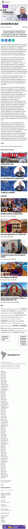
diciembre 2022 (4, 438)
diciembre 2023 (4, 420)
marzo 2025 (3, 398)
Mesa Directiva (18, 146)
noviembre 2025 (4, 386)
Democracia (7, 313)
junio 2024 (3, 411)
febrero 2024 (4, 417)
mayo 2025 (3, 395)
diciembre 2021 (4, 456)
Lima (11, 323)
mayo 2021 (3, 467)
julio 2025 (3, 392)
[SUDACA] (6, 3)
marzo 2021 (3, 470)
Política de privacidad (5, 493)
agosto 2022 (4, 444)
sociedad (3, 332)
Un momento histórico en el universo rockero (11, 214)
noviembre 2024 (4, 404)
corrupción (19, 311)
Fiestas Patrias (10, 146)
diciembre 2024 (4, 402)
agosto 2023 (4, 426)
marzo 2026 (3, 380)
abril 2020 (3, 477)
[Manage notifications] (24, 526)
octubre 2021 (4, 459)
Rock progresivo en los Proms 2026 (9, 277)
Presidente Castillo (7, 330)
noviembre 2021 (4, 458)
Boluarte (3, 146)
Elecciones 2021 (20, 315)
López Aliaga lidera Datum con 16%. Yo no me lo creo (13, 234)
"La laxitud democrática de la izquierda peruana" (12, 178)
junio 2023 (3, 429)
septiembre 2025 (5, 389)
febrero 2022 (4, 453)
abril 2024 (3, 414)
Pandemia (10, 326)
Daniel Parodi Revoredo (8, 302)
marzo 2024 (3, 416)
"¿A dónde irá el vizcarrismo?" (8, 192)
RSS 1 (2, 524)
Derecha (12, 313)
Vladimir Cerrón (19, 332)
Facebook (3, 517)
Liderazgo (8, 323)
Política (12, 328)
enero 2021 (3, 473)
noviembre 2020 (4, 476)
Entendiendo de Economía (6, 318)
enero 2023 (3, 437)
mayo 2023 (3, 431)
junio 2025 (3, 393)
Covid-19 (24, 311)
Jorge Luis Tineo (6, 216)
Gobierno (4, 321)
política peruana (19, 328)
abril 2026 (3, 378)
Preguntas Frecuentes (6, 494)
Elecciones (12, 315)
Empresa (17, 317)
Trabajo (8, 332)
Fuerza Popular (18, 318)
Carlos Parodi (15, 309)
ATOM (8, 524)
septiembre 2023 (5, 425)
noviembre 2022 (4, 440)
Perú (2, 328)
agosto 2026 (4, 372)
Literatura (15, 323)
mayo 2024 (3, 413)
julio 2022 (3, 446)
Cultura (2, 313)
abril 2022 (3, 450)
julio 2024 (3, 410)
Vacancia (12, 332)
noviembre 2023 (4, 422)
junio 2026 (3, 375)
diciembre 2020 (4, 474)
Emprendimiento (10, 317)
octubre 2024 (4, 405)
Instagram (3, 521)
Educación (8, 315)
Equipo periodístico (6, 487)
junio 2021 (3, 465)
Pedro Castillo (20, 325)
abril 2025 (3, 396)
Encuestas (21, 317)
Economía (3, 315)
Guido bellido (12, 321)
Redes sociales (24, 330)
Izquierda (18, 321)
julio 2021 (3, 464)
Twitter (2, 518)
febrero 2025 (4, 399)
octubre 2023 (4, 423)
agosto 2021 (4, 462)
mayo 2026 (3, 377)
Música (2, 326)
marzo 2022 (3, 452)
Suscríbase (3, 497)
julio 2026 (3, 374)
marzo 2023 (3, 434)
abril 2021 (3, 468)
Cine (19, 309)
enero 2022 (3, 455)
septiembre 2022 (5, 443)
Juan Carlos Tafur (7, 27)
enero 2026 (3, 383)
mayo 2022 (3, 449)
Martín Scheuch (6, 259)
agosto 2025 (4, 390)
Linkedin (3, 520)
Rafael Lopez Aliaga (17, 330)
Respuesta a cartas (5, 513)
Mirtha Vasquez (20, 323)
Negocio (6, 326)
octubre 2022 (4, 441)
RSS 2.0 (5, 524)
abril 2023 (3, 432)
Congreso (23, 309)
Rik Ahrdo (5, 237)
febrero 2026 (4, 381)
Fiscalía (12, 318)
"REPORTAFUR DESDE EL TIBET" (7, 164)
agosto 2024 (4, 408)
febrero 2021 (4, 471)
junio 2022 (3, 447)
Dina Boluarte (19, 313)
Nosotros (3, 496)
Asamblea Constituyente (6, 309)
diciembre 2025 (4, 384)
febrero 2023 (4, 435)
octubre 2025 (4, 387)
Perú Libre (7, 328)
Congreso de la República (8, 311)
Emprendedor (3, 317)
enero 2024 (3, 419)
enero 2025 (3, 401)
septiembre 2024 (5, 407)
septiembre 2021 (5, 461)
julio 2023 (3, 428)
